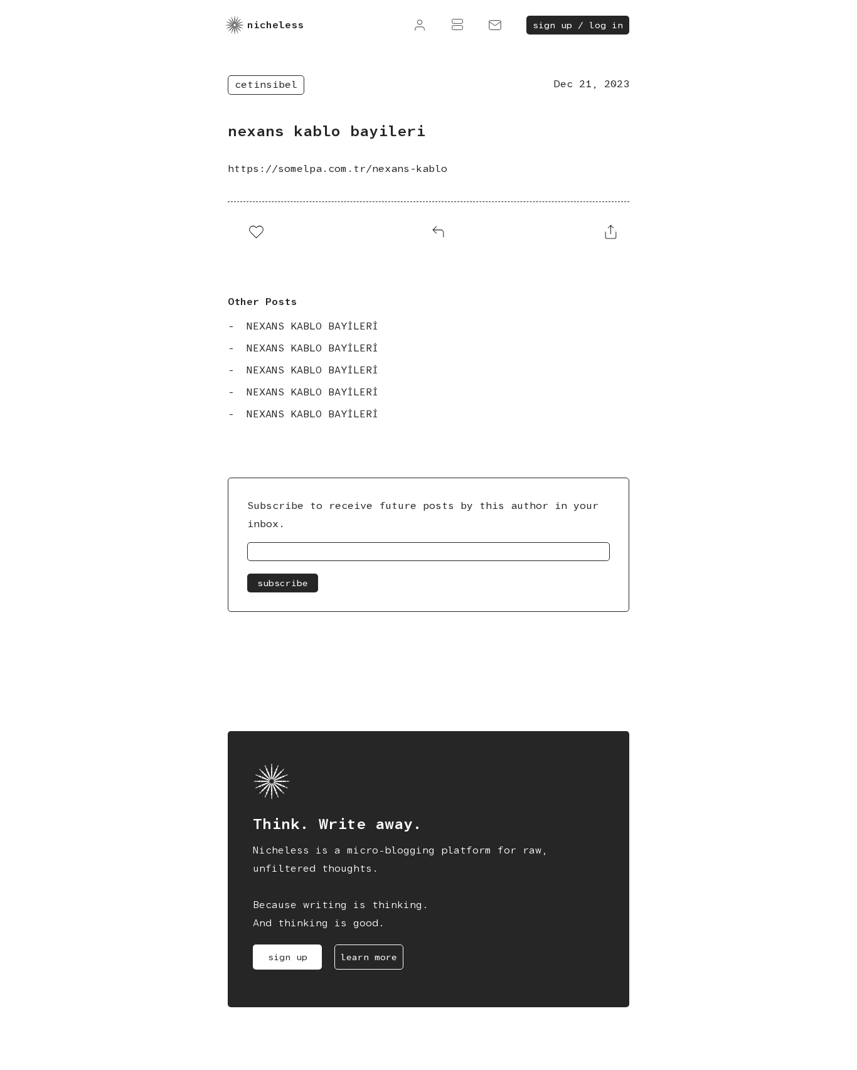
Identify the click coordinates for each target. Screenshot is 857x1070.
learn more (369, 957)
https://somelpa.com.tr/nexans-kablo (337, 168)
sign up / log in (578, 25)
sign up (287, 957)
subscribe (282, 583)
